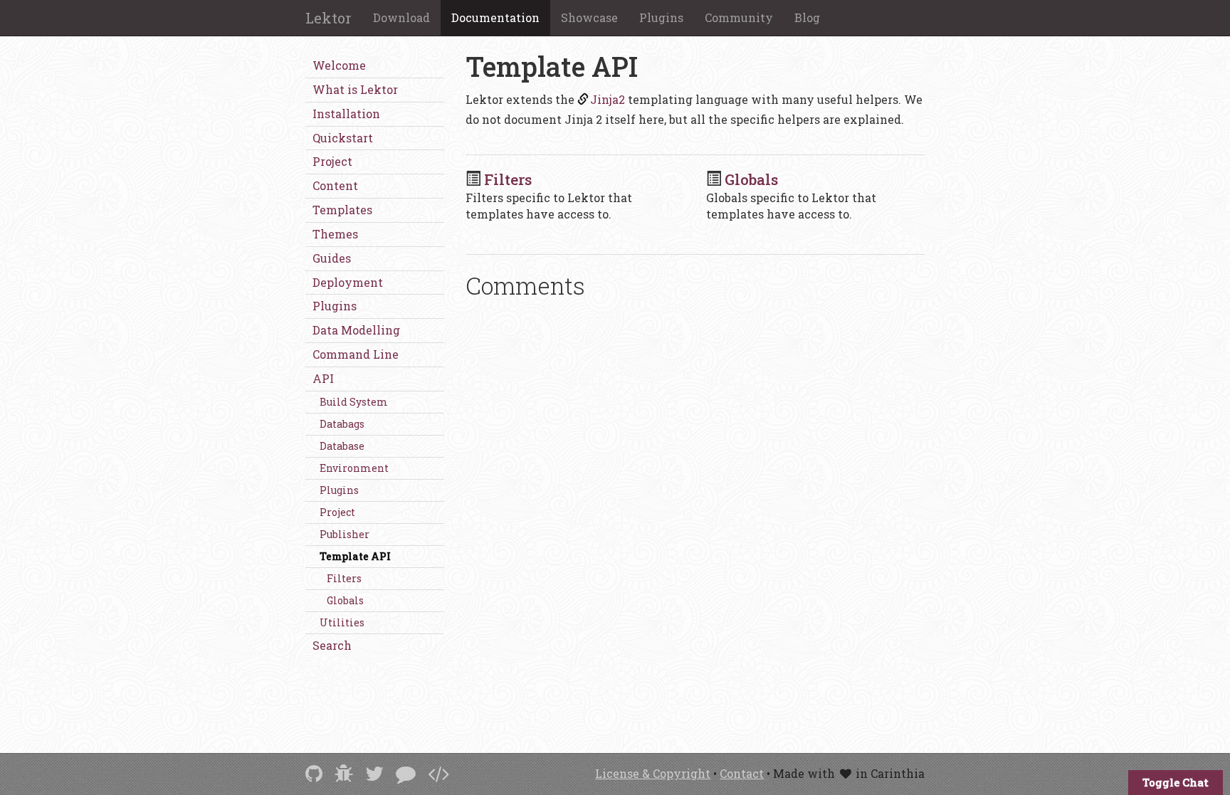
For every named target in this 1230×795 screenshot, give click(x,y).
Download (401, 17)
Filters (344, 578)
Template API (355, 556)
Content (335, 185)
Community (739, 17)
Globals (345, 600)
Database (342, 446)
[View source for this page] (438, 773)
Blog (807, 17)
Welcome (339, 65)
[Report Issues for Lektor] (344, 773)
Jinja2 (607, 99)
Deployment (347, 282)
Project (332, 161)
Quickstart (342, 137)
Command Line (355, 354)
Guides (331, 258)
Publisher (344, 534)
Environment (354, 468)
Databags (342, 424)
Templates (342, 209)
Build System (354, 402)
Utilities (342, 622)
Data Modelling (356, 329)
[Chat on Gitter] (406, 773)
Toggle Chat (1175, 782)
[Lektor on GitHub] (313, 773)
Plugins (661, 17)
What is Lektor (355, 89)
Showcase (589, 17)
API (323, 378)
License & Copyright (652, 773)
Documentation (495, 17)
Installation (346, 113)
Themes (335, 233)
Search (332, 645)
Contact (742, 773)
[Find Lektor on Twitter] (374, 773)
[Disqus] (695, 507)
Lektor (328, 18)
